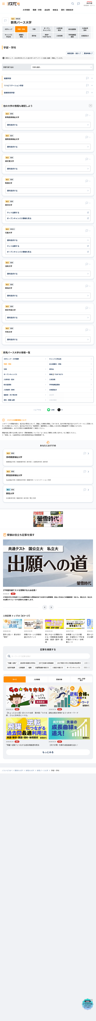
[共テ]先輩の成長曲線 (46, 663)
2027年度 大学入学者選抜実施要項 (69, 663)
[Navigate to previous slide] (44, 607)
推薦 (30, 667)
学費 (5, 369)
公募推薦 (22, 667)
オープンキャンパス (10, 374)
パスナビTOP (7, 771)
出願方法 (87, 663)
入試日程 (52, 379)
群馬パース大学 (21, 22)
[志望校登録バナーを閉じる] (92, 1000)
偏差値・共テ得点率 (10, 395)
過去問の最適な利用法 (27, 663)
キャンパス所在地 (55, 359)
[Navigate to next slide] (51, 607)
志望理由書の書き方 (42, 667)
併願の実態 (87, 667)
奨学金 (51, 369)
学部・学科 (7, 364)
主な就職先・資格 (55, 364)
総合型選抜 (7, 384)
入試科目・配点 (9, 379)
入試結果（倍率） (10, 390)
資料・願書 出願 (9, 400)
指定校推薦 (11, 667)
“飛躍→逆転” (12, 663)
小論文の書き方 (57, 667)
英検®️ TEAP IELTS (56, 374)
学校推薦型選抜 (54, 384)
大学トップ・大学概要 (11, 359)
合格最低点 (53, 390)
